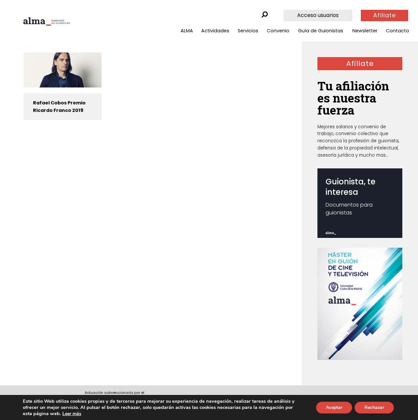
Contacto (397, 30)
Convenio (278, 30)
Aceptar (334, 407)
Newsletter (365, 30)
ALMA (187, 30)
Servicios (248, 30)
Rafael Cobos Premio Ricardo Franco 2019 (59, 107)
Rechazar (374, 407)
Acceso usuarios (318, 15)
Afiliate (384, 15)
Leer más (71, 414)
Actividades (215, 30)
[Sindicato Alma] (46, 21)
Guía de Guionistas (320, 30)
